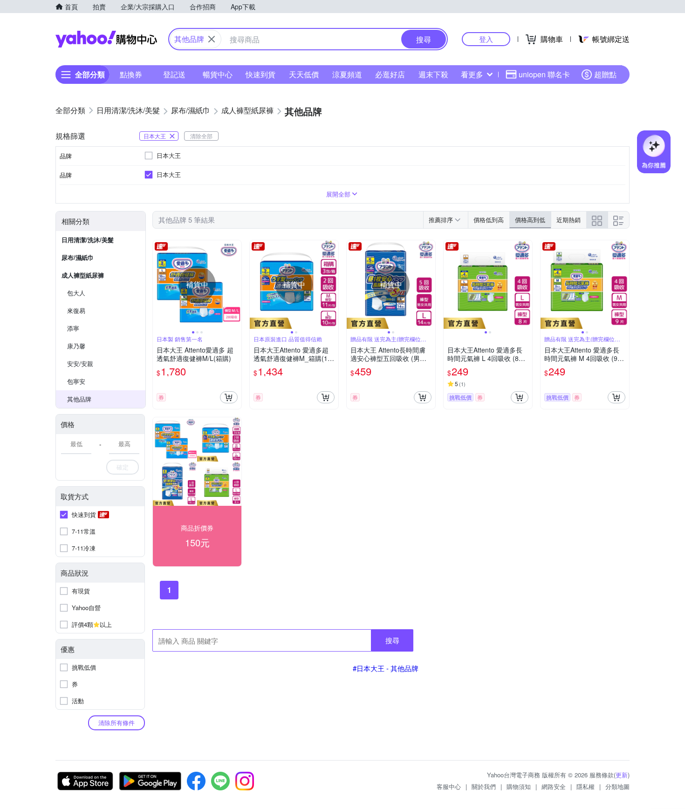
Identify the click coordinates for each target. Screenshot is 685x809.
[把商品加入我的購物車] (229, 397)
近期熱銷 (568, 219)
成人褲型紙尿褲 (83, 275)
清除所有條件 (116, 722)
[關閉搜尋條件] (211, 39)
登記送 (174, 74)
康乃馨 (76, 345)
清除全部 (201, 136)
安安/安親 (80, 363)
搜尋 (392, 640)
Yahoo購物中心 (106, 39)
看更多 (472, 74)
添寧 (73, 328)
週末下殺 (433, 74)
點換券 (131, 74)
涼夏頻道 (347, 74)
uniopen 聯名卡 (544, 74)
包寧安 (76, 381)
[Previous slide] (159, 284)
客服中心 (449, 786)
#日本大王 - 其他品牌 (385, 668)
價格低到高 (488, 219)
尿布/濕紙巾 (78, 257)
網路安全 (553, 786)
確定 (122, 466)
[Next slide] (235, 284)
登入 (486, 39)
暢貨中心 (218, 74)
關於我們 (484, 786)
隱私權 (585, 786)
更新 (622, 774)
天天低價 (304, 74)
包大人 (76, 292)
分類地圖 (617, 786)
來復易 (76, 310)
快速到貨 (260, 74)
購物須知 (519, 786)
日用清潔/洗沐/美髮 (88, 239)
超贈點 (605, 74)
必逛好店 (390, 74)
